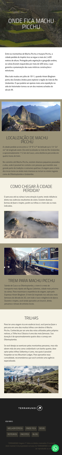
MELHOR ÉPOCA (15, 428)
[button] (55, 448)
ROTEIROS (12, 434)
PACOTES (25, 434)
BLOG (35, 434)
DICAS (42, 428)
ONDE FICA (31, 428)
